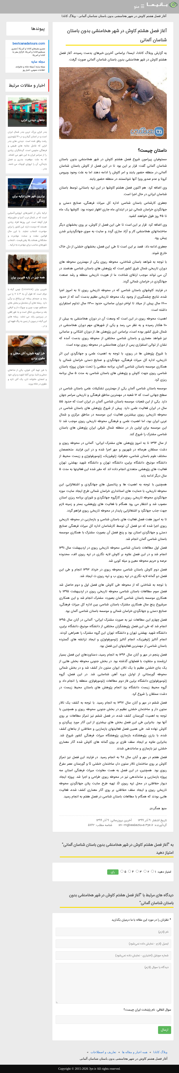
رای (113, 872)
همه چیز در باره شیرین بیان (28, 277)
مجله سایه (38, 61)
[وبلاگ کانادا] (161, 5)
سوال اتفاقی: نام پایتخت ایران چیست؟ (147, 1009)
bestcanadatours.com (29, 43)
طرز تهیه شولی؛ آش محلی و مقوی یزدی (27, 356)
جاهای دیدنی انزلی (33, 120)
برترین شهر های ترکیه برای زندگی (28, 198)
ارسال (164, 1029)
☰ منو (139, 6)
